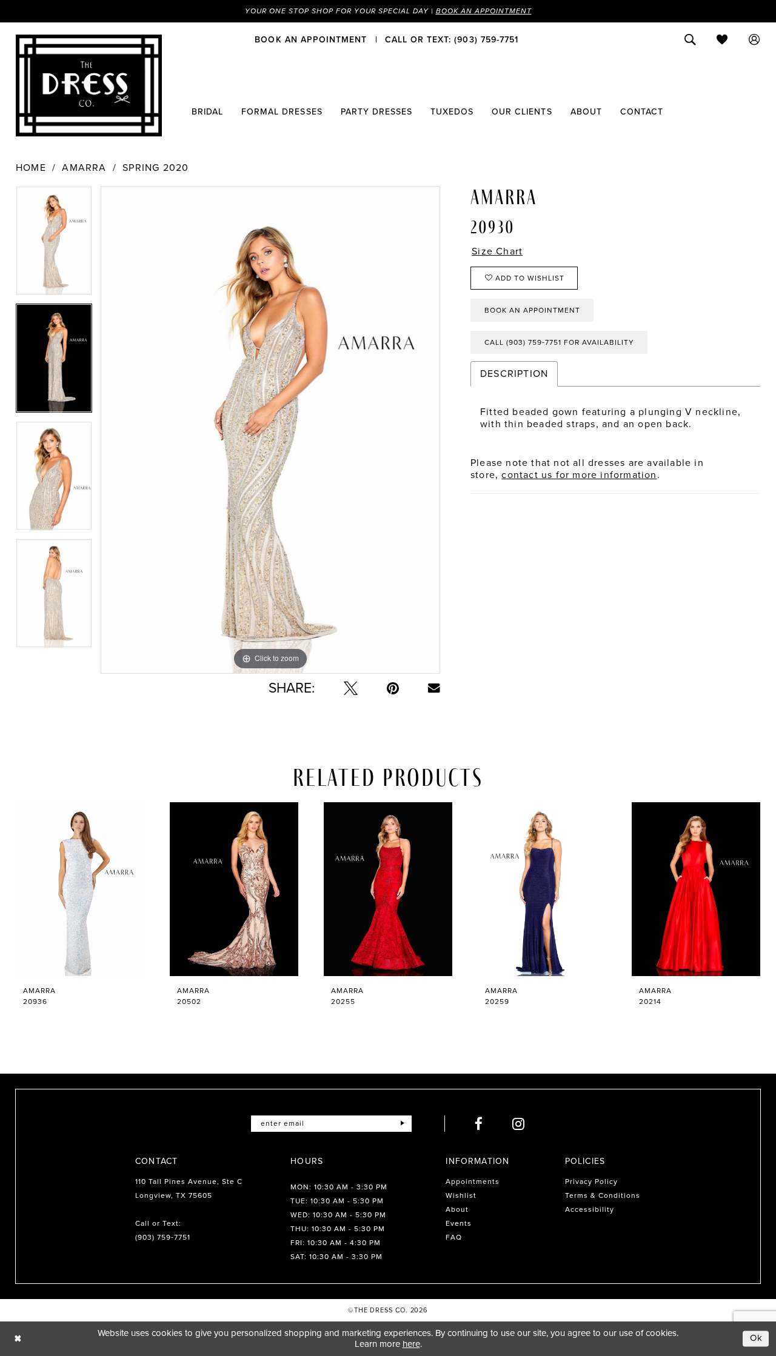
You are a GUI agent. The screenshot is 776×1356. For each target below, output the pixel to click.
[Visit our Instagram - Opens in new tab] (518, 1124)
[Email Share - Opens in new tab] (434, 688)
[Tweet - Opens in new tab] (351, 688)
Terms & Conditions (602, 1195)
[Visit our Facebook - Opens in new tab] (479, 1124)
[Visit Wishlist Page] (722, 39)
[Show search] (690, 39)
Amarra (84, 168)
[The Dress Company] (89, 85)
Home (31, 168)
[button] (754, 39)
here (411, 1344)
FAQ (454, 1237)
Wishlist (461, 1195)
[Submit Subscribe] (402, 1123)
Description (514, 374)
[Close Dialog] (17, 1338)
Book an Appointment (484, 10)
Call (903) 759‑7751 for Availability (559, 342)
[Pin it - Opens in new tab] (393, 688)
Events (459, 1223)
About (457, 1209)
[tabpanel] (54, 245)
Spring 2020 (155, 168)
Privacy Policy (591, 1181)
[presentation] (80, 889)
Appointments (473, 1181)
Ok (756, 1338)
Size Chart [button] (497, 251)
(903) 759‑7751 (162, 1237)
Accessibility (589, 1209)
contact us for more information (579, 475)
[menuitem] (311, 39)
